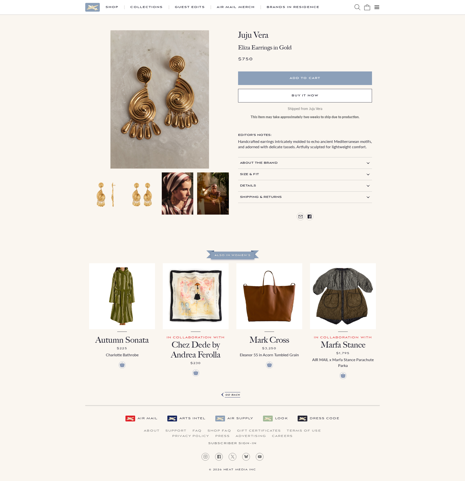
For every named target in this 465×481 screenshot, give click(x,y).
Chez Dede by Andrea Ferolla (195, 350)
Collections (146, 7)
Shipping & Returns (261, 197)
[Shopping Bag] (367, 7)
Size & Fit (249, 174)
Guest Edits (190, 7)
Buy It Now (305, 95)
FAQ (197, 431)
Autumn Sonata (122, 340)
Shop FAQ (219, 431)
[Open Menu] (377, 7)
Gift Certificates (259, 431)
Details (248, 185)
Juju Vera (253, 35)
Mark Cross (269, 340)
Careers (282, 436)
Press (222, 436)
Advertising (251, 436)
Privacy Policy (190, 436)
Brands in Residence (293, 7)
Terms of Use (304, 431)
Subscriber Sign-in (232, 443)
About (152, 431)
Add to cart (305, 78)
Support (176, 431)
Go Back (232, 394)
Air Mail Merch (236, 7)
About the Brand (259, 163)
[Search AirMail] (357, 7)
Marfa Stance (343, 345)
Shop (112, 7)
